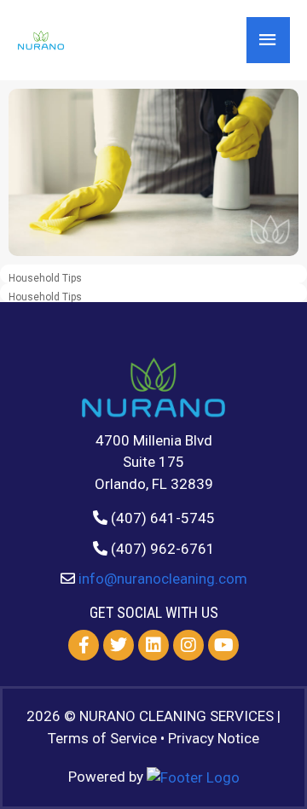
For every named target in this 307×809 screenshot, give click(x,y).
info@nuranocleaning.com (162, 578)
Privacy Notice (213, 738)
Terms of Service (102, 738)
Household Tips (45, 278)
